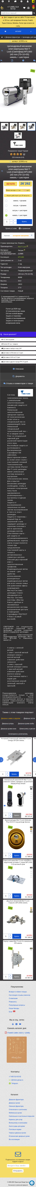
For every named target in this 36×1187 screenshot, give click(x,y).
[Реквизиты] (22, 1)
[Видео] (18, 135)
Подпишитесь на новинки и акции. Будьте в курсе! (18, 1160)
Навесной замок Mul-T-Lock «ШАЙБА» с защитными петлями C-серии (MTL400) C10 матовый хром (18, 862)
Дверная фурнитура (16, 1099)
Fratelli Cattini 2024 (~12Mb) (19, 1033)
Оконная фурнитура (16, 1106)
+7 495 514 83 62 (15, 1076)
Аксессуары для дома (17, 1126)
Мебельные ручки (15, 1113)
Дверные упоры (8, 723)
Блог (10, 1012)
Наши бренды (14, 1008)
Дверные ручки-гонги (8, 729)
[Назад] (1, 60)
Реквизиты (13, 1002)
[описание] (23, 60)
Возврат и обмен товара (18, 992)
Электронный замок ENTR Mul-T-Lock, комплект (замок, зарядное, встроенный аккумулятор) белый (18, 781)
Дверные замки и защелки (10, 718)
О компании (13, 998)
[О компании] (3, 1)
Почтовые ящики (15, 1129)
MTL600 (21, 257)
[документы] (12, 60)
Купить (24, 221)
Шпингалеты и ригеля (27, 729)
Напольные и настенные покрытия (21, 1116)
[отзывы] (34, 60)
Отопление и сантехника (18, 1109)
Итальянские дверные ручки (19, 1136)
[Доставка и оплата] (16, 1)
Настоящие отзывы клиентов (19, 995)
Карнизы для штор (15, 1119)
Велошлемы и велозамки (18, 1123)
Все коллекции (14, 1139)
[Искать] (34, 13)
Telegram (14, 1083)
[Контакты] (28, 1)
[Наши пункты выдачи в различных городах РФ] (9, 1)
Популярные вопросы (17, 1005)
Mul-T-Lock (22, 247)
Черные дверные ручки (17, 1133)
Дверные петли (29, 718)
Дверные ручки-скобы (26, 723)
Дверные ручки (14, 1103)
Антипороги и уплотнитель (18, 734)
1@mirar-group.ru (17, 1080)
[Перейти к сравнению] (28, 8)
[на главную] (2, 8)
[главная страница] (2, 37)
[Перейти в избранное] (24, 8)
